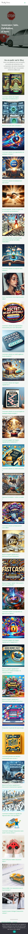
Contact (14, 922)
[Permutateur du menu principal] (24, 2)
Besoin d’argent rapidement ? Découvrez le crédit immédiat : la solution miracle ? (11, 670)
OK (14, 931)
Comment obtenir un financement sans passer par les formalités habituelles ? (12, 240)
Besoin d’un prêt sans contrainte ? (12, 125)
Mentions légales (6, 922)
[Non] (26, 928)
